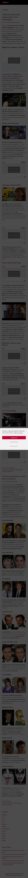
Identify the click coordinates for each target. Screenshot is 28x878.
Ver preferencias (14, 446)
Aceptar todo (14, 437)
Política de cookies (18, 432)
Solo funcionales (14, 441)
